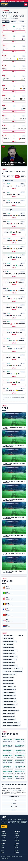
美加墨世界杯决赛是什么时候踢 (10, 659)
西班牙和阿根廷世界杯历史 (9, 713)
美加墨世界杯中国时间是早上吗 (10, 641)
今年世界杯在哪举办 (17, 671)
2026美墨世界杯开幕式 (8, 638)
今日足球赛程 (13, 21)
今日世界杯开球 (14, 800)
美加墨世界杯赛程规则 (8, 680)
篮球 (12, 176)
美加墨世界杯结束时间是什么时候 (10, 656)
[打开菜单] (25, 4)
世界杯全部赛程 (5, 21)
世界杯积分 (17, 852)
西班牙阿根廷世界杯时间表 (9, 716)
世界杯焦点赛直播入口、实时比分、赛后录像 (12, 1)
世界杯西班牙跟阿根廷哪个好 (9, 689)
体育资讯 (16, 845)
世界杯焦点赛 (3, 840)
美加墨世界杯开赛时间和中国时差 (10, 665)
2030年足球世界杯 (18, 668)
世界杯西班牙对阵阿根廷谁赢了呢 (10, 704)
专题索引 (4, 736)
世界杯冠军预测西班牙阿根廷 (9, 719)
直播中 (22, 176)
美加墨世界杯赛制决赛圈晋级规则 (10, 650)
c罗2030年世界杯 (7, 671)
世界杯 (17, 176)
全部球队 (4, 583)
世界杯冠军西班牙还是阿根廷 (9, 692)
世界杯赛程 (14, 803)
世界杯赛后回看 (14, 806)
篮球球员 (2, 852)
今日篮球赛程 (21, 21)
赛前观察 (16, 847)
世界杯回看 (17, 840)
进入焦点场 (4, 826)
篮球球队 (2, 850)
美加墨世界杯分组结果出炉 (9, 662)
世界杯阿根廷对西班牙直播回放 (10, 701)
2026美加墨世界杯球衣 (8, 644)
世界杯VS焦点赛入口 (14, 796)
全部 (4, 176)
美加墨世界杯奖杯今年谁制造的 (10, 674)
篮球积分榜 (17, 835)
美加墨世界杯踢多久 (7, 668)
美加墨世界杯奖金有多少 (8, 677)
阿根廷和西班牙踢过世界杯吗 (9, 686)
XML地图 (2, 858)
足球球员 (2, 847)
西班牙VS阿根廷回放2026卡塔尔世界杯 (11, 722)
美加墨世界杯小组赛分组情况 (9, 653)
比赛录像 (16, 838)
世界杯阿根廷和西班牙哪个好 (9, 698)
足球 (8, 176)
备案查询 (6, 858)
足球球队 (2, 845)
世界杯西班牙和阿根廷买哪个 (9, 695)
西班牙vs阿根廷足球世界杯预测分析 (11, 710)
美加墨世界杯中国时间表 (8, 647)
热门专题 (16, 850)
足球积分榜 (14, 810)
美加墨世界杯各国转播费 (8, 683)
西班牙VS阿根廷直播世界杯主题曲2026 (11, 725)
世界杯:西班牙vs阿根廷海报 (9, 707)
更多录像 (4, 410)
